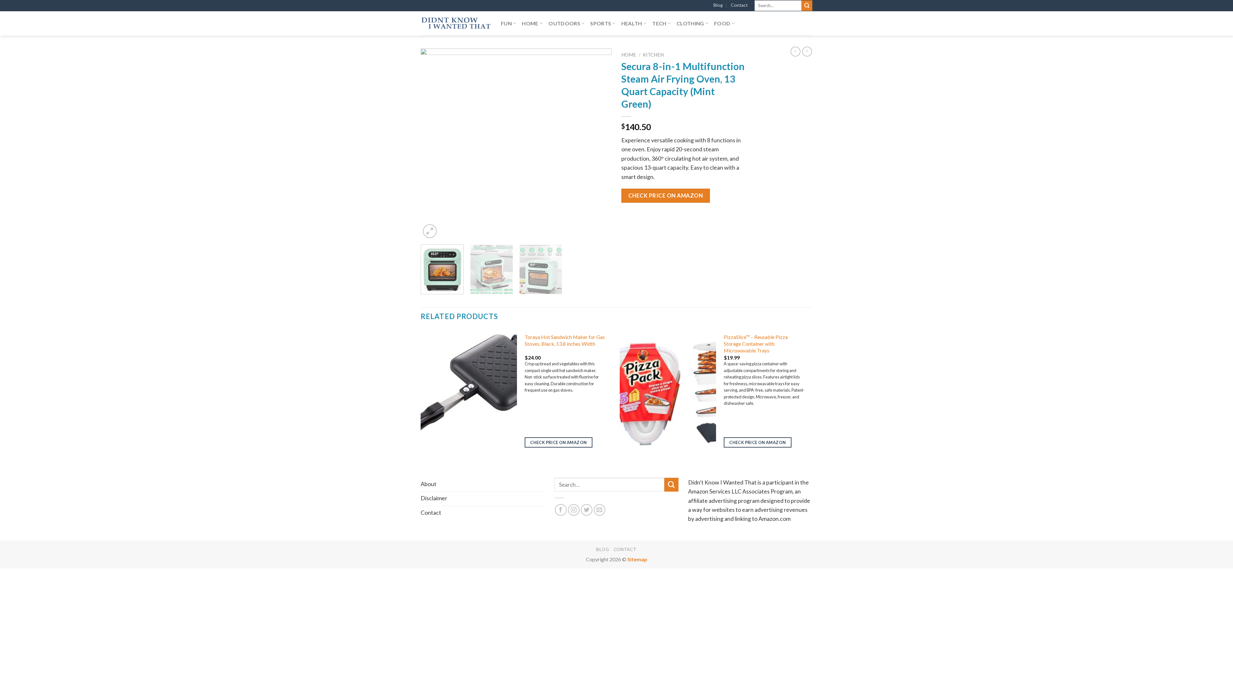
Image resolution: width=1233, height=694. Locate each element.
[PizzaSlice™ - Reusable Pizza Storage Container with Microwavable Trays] (668, 392)
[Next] (600, 144)
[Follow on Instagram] (574, 510)
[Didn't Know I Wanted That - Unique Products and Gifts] (456, 23)
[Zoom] (430, 231)
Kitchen (653, 55)
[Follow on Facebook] (561, 510)
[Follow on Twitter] (587, 510)
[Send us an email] (600, 510)
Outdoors (564, 23)
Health (631, 23)
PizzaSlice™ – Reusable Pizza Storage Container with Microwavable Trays (756, 343)
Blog (718, 5)
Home (530, 23)
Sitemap (637, 559)
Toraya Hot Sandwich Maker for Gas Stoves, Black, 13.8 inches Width (565, 340)
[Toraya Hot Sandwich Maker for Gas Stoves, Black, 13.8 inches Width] (469, 392)
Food (722, 23)
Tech (659, 23)
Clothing (690, 23)
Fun (506, 23)
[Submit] (806, 5)
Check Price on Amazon (665, 195)
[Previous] (432, 144)
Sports (600, 23)
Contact (739, 5)
